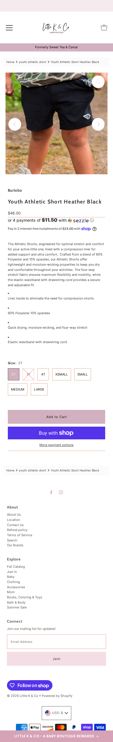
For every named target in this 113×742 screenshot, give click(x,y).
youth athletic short (32, 62)
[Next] (98, 124)
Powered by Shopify (57, 696)
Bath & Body (16, 602)
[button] (56, 736)
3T (28, 374)
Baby (10, 577)
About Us (14, 514)
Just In (12, 572)
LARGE (39, 389)
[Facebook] (51, 492)
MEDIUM (17, 389)
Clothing (13, 582)
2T (14, 374)
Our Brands (15, 545)
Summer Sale (17, 607)
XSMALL (61, 374)
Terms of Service (19, 535)
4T (43, 374)
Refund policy (17, 530)
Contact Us (15, 525)
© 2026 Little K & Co (22, 696)
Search (12, 540)
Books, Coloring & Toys (24, 597)
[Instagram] (61, 492)
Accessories (16, 587)
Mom (11, 592)
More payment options (56, 445)
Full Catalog (16, 567)
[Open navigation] (9, 27)
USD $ (57, 713)
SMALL (82, 374)
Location (13, 520)
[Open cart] (104, 27)
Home (10, 62)
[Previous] (14, 124)
